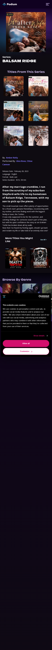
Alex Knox (21, 161)
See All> (43, 240)
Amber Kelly (12, 157)
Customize (24, 351)
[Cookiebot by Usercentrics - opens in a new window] (38, 296)
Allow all (26, 343)
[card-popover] (14, 86)
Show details (39, 336)
